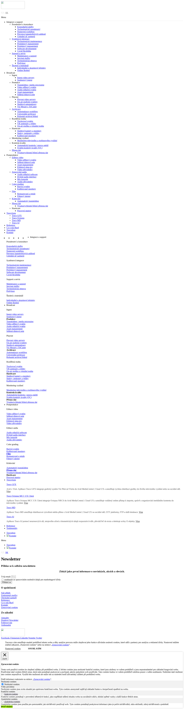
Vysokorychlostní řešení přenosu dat (32, 153)
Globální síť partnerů (26, 36)
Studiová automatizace (26, 104)
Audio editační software (27, 174)
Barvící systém (23, 186)
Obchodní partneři (9, 598)
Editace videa (17, 157)
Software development (26, 48)
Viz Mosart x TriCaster (27, 107)
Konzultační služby (25, 27)
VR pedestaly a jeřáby (26, 123)
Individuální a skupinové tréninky (31, 68)
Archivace (16, 109)
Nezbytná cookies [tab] (8, 682)
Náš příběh (5, 593)
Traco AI (15, 223)
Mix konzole (22, 179)
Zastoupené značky (9, 595)
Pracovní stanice (24, 211)
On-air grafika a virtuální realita (30, 126)
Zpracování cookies (9, 607)
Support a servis (18, 53)
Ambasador (6, 625)
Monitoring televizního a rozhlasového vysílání (37, 140)
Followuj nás (6, 622)
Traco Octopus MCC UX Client (20, 496)
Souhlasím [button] (34, 648)
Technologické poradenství (28, 29)
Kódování (16, 198)
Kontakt (9, 232)
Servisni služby (23, 58)
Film (14, 191)
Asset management (25, 92)
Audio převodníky (25, 182)
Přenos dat (16, 150)
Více (26, 503)
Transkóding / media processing (30, 85)
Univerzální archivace (26, 114)
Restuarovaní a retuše (26, 194)
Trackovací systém (25, 121)
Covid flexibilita (24, 51)
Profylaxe (21, 63)
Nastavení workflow (26, 32)
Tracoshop (10, 230)
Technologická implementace (29, 41)
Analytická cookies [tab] (9, 699)
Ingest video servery (25, 77)
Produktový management (28, 44)
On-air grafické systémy (27, 102)
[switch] (2, 694)
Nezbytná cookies (12, 684)
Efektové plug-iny (25, 167)
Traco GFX (17, 215)
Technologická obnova (27, 61)
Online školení (23, 70)
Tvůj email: (6, 577)
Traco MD (16, 220)
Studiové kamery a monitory (29, 131)
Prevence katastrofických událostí (31, 34)
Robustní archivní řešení (27, 116)
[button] (92, 17)
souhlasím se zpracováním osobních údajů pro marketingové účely (32, 579)
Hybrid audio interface (26, 177)
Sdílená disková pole (26, 94)
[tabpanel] (92, 689)
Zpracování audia (19, 172)
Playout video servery (26, 99)
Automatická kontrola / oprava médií (32, 145)
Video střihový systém (26, 87)
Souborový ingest (24, 80)
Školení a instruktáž (20, 65)
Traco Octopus (18, 218)
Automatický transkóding (28, 201)
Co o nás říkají (12, 228)
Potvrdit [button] (7, 707)
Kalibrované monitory (26, 136)
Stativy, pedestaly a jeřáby (28, 133)
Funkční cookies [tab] (8, 691)
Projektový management (27, 46)
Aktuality (5, 618)
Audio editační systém (26, 90)
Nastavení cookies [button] (13, 648)
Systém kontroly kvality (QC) (29, 148)
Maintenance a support (27, 56)
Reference (10, 225)
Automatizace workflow (27, 111)
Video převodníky (25, 169)
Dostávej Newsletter (9, 620)
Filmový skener (23, 196)
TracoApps (11, 213)
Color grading (18, 184)
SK (6, 13)
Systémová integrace (20, 39)
